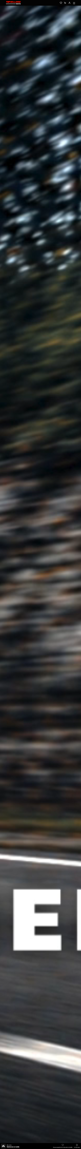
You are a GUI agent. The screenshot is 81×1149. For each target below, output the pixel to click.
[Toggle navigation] (74, 3)
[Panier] (65, 3)
